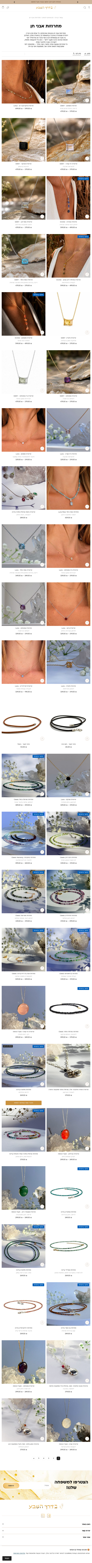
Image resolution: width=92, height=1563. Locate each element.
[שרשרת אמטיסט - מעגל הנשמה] (23, 1362)
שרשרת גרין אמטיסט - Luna (68, 570)
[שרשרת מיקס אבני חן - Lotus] (23, 82)
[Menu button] (89, 7)
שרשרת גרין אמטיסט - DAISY (23, 396)
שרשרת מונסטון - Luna (23, 454)
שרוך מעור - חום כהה (68, 744)
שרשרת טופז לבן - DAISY (23, 222)
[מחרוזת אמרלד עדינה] (68, 1246)
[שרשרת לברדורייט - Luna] (23, 662)
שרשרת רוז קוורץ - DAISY (68, 164)
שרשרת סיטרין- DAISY (68, 338)
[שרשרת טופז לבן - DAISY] (23, 198)
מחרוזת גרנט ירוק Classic (68, 857)
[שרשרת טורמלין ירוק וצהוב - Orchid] (68, 256)
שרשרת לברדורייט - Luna (23, 686)
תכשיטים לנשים (47, 17)
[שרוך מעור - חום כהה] (68, 720)
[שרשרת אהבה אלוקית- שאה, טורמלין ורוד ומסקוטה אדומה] (68, 1362)
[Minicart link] (3, 7)
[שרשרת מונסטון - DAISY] (68, 82)
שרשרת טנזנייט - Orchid (68, 222)
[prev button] (77, 2)
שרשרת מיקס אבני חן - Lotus (24, 106)
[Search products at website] (85, 7)
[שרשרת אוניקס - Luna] (68, 775)
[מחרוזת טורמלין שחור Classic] (68, 1007)
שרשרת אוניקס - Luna (68, 799)
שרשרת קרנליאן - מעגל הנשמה (68, 1154)
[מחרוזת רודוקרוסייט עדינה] (23, 1304)
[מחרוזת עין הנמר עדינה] (68, 1304)
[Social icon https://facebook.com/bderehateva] (49, 1515)
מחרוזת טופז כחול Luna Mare (68, 512)
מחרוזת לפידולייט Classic (68, 915)
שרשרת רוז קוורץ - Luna (68, 454)
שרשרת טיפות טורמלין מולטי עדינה (23, 512)
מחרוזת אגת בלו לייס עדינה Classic (23, 973)
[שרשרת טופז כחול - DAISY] (23, 256)
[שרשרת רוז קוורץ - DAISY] (68, 140)
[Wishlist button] (8, 7)
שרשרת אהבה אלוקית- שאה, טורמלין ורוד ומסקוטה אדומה (68, 1386)
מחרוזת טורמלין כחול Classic (23, 799)
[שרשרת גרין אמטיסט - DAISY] (23, 372)
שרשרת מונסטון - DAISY (68, 106)
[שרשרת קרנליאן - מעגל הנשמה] (68, 1130)
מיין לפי (78, 53)
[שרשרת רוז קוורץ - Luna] (68, 430)
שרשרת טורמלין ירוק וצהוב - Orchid (68, 280)
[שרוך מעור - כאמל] (23, 720)
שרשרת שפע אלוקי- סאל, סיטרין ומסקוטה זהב (23, 1444)
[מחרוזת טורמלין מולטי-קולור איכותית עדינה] (23, 1130)
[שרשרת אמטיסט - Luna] (23, 604)
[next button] (14, 2)
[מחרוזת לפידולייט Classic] (68, 891)
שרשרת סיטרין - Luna (68, 686)
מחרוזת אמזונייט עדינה (68, 1212)
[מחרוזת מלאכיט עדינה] (23, 1065)
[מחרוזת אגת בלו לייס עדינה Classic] (23, 949)
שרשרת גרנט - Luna (68, 628)
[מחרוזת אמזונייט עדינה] (68, 1188)
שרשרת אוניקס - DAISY (24, 164)
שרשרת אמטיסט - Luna (23, 628)
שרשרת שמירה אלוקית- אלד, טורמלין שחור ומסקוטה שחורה (69, 1089)
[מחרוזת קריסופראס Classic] (68, 949)
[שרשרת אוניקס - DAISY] (23, 140)
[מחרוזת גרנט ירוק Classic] (68, 833)
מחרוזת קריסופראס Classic (68, 973)
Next (48, 83)
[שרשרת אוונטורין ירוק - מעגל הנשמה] (23, 1188)
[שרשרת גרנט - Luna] (68, 604)
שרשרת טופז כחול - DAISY (23, 280)
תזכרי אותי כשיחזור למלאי (23, 1103)
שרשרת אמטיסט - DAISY (68, 396)
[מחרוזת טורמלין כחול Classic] (23, 775)
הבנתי (7, 1558)
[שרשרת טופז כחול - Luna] (23, 546)
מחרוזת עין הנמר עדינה (68, 1328)
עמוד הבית (59, 17)
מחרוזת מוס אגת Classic (23, 915)
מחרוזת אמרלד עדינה (68, 1270)
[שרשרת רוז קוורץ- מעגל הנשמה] (23, 1007)
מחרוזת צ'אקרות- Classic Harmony (24, 857)
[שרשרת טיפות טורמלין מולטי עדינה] (23, 488)
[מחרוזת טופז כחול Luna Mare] (68, 488)
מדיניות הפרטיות (19, 1553)
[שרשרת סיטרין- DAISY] (68, 314)
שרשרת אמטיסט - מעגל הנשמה (23, 1386)
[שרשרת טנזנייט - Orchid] (68, 198)
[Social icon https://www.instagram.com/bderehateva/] (43, 1515)
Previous (88, 83)
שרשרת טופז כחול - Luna (23, 570)
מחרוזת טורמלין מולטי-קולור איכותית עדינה (23, 1154)
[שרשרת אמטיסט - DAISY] (68, 372)
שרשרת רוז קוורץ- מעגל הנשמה (23, 1032)
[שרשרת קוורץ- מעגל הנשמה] (68, 1420)
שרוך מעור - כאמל (23, 744)
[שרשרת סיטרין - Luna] (68, 662)
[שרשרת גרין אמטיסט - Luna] (68, 546)
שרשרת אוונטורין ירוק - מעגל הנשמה (23, 1212)
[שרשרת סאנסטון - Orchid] (23, 314)
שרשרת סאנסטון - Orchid (23, 338)
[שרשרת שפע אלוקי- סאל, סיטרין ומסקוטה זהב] (23, 1420)
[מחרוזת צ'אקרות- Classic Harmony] (23, 833)
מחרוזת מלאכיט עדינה (23, 1089)
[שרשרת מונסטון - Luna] (23, 430)
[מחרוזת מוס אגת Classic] (23, 891)
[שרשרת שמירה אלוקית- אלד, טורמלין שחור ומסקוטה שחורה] (68, 1065)
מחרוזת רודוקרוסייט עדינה (23, 1328)
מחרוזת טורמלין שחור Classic (68, 1032)
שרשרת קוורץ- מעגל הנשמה (68, 1444)
